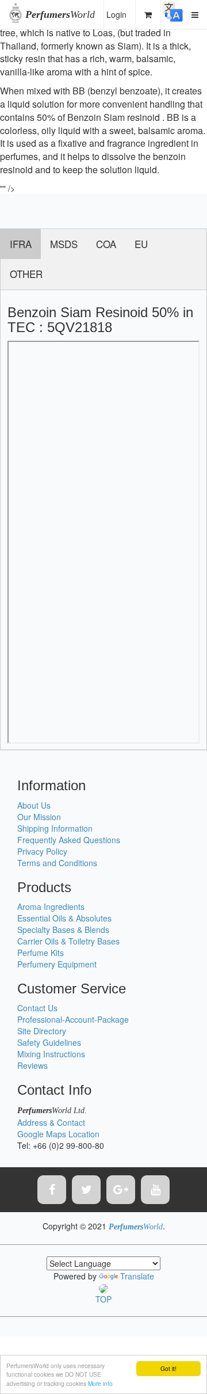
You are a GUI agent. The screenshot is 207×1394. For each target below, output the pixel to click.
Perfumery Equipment (57, 964)
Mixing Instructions (51, 1054)
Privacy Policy (42, 851)
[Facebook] (51, 1189)
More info (100, 1383)
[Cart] (148, 14)
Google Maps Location (58, 1134)
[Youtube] (155, 1189)
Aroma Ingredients (51, 906)
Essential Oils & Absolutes (64, 918)
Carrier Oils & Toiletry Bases (68, 941)
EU (141, 244)
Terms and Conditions (57, 863)
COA (106, 244)
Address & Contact (51, 1122)
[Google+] (120, 1189)
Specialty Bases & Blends (63, 929)
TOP (103, 1299)
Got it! (168, 1368)
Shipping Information (55, 828)
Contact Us (37, 1008)
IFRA (21, 244)
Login (116, 14)
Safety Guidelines (49, 1042)
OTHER (26, 273)
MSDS (64, 244)
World (60, 14)
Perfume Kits (40, 952)
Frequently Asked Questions (68, 839)
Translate (137, 1276)
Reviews (32, 1065)
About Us (34, 805)
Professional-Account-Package (73, 1019)
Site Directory (41, 1031)
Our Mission (39, 816)
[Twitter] (86, 1189)
